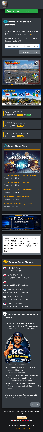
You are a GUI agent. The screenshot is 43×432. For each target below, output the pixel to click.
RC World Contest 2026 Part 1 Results (20, 175)
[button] (5, 71)
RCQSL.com (17, 428)
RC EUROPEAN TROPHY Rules (16, 196)
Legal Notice (26, 428)
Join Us (35, 404)
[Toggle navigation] (38, 5)
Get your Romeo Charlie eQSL (22, 11)
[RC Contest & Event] (21, 97)
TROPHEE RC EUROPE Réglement (18, 189)
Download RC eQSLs (29, 52)
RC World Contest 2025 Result (16, 182)
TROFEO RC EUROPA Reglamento (18, 203)
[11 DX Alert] (21, 222)
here (29, 34)
